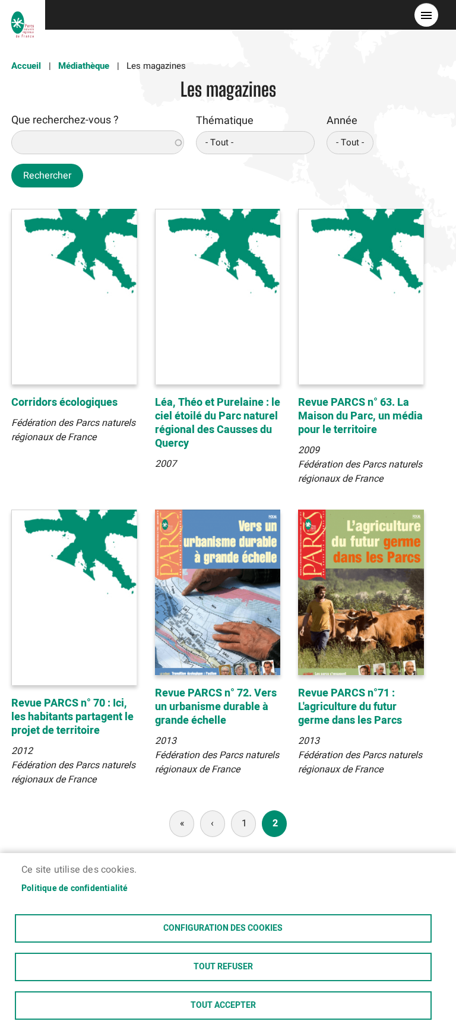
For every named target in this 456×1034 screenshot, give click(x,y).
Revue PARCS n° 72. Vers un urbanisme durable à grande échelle (216, 707)
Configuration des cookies (223, 928)
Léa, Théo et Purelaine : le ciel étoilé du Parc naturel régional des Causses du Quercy (217, 423)
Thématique (225, 120)
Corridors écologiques (64, 402)
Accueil (26, 65)
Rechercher (47, 175)
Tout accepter (223, 1005)
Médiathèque (83, 65)
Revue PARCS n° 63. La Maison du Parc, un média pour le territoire (360, 416)
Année (342, 120)
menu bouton (426, 15)
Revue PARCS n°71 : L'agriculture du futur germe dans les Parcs (350, 707)
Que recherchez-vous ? (65, 120)
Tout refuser (223, 967)
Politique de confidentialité (74, 889)
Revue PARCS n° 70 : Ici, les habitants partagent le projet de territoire (72, 717)
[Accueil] (22, 15)
